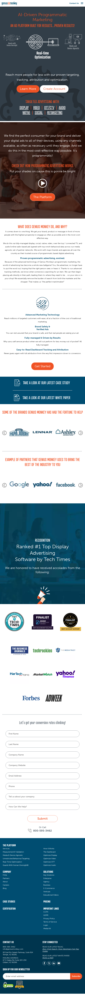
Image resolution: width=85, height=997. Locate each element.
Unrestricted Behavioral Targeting (16, 858)
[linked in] (54, 963)
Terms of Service (50, 922)
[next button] (80, 433)
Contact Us (74, 3)
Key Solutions (48, 875)
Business (46, 885)
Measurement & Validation (13, 852)
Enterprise (47, 878)
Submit (42, 818)
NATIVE (26, 112)
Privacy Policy (49, 918)
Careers (6, 885)
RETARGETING (54, 112)
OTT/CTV (49, 107)
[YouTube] (59, 963)
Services (6, 849)
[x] (49, 963)
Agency (46, 882)
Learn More (28, 89)
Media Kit (47, 928)
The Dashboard (49, 852)
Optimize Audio (49, 865)
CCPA (45, 912)
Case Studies (9, 901)
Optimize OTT (49, 862)
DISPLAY (24, 107)
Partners (6, 878)
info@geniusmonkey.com (13, 949)
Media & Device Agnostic (13, 855)
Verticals (46, 892)
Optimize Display (50, 855)
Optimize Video (49, 858)
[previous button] (4, 433)
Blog (4, 888)
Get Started (42, 366)
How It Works (48, 849)
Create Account (54, 89)
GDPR (45, 915)
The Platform (42, 197)
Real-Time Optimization (12, 862)
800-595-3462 (9, 947)
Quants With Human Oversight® (15, 865)
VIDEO (36, 107)
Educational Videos (51, 895)
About (5, 882)
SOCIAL (39, 112)
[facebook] (44, 963)
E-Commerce (49, 888)
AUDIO (62, 107)
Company (7, 871)
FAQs (5, 875)
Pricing (46, 901)
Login (45, 925)
